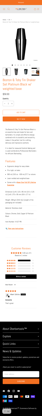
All (9, 20)
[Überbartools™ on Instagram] (15, 391)
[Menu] (4, 9)
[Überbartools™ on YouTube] (19, 391)
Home (4, 20)
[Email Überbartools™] (5, 391)
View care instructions (15, 228)
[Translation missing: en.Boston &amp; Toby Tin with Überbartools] (35, 72)
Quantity (6, 98)
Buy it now (21, 119)
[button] (11, 260)
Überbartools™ (14, 408)
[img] (10, 291)
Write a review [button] (21, 276)
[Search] (8, 9)
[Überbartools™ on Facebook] (10, 391)
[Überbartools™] (21, 9)
